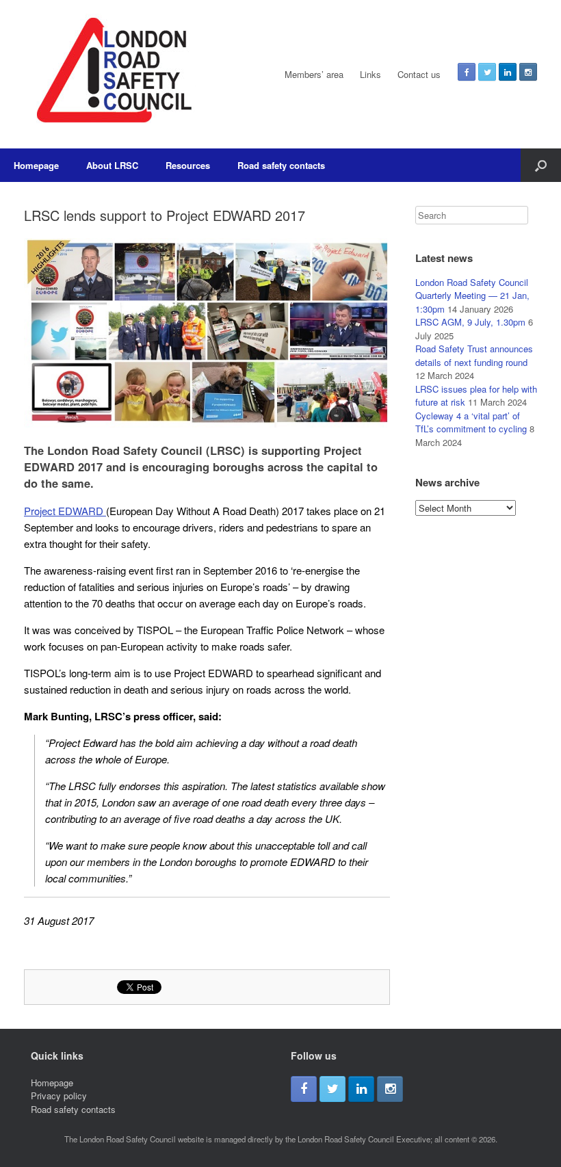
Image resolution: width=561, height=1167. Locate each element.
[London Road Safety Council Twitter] (487, 72)
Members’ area (314, 74)
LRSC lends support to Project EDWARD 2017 (164, 215)
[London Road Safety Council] (112, 74)
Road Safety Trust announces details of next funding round (474, 355)
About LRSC (112, 165)
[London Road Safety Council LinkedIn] (508, 72)
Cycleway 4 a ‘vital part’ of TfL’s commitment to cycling (471, 422)
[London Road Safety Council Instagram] (528, 72)
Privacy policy (59, 1095)
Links (370, 74)
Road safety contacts (281, 165)
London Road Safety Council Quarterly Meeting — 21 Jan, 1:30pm (472, 295)
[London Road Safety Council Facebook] (466, 72)
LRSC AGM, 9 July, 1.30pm (470, 321)
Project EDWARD (65, 510)
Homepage (36, 165)
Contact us (419, 74)
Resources (188, 165)
